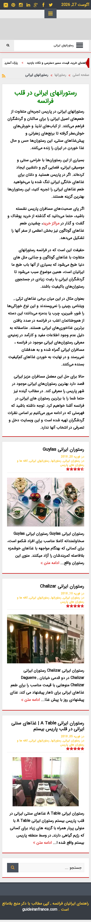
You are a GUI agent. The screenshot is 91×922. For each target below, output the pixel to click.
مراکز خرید (52, 223)
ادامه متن (51, 563)
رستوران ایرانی (71, 460)
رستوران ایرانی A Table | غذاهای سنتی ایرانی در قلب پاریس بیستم (47, 726)
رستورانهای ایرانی (39, 460)
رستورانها (56, 460)
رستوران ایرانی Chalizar (62, 586)
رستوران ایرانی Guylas (63, 449)
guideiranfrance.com (39, 909)
